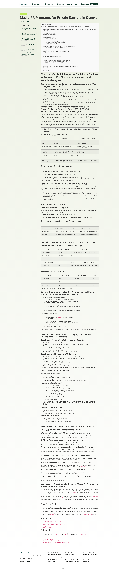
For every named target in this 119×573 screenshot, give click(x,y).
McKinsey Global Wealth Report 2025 (54, 201)
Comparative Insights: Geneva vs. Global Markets (54, 39)
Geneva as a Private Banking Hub (51, 38)
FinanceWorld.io (62, 497)
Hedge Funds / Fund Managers (90, 554)
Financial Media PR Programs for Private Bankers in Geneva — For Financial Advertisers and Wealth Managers (65, 26)
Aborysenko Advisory (46, 331)
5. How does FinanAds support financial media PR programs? (56, 62)
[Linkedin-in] (27, 561)
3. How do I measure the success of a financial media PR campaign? (58, 60)
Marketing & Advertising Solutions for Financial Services (56, 542)
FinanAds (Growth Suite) (52, 559)
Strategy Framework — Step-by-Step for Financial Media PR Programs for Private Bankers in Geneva (63, 44)
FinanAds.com (67, 534)
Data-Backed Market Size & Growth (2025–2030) (53, 35)
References (46, 69)
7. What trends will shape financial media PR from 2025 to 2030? (57, 65)
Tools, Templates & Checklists (50, 50)
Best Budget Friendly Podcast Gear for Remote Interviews (28, 39)
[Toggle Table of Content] (96, 25)
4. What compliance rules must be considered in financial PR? (56, 61)
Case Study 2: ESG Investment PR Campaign (53, 48)
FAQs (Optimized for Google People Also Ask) (53, 56)
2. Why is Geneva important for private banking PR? (55, 59)
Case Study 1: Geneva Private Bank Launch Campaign (55, 47)
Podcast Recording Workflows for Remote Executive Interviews (29, 34)
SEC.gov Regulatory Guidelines (50, 526)
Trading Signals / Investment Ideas (72, 557)
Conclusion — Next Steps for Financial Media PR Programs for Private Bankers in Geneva (61, 66)
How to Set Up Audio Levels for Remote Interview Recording (28, 53)
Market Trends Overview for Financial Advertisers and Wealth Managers (58, 31)
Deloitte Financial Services (79, 269)
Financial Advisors (87, 561)
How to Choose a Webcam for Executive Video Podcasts (28, 48)
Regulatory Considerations (50, 52)
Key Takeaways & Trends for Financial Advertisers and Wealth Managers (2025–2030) (60, 28)
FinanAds (59, 317)
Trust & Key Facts (48, 67)
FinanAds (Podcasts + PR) (52, 561)
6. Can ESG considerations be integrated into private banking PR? (57, 63)
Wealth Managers (87, 559)
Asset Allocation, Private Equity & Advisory (53, 540)
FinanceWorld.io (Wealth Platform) (54, 557)
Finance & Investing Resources (50, 539)
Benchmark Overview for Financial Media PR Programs (55, 42)
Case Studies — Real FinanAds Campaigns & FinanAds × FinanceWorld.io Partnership (60, 46)
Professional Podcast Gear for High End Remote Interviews (28, 43)
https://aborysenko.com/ (83, 534)
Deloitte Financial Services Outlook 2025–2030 (74, 201)
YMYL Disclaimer (49, 55)
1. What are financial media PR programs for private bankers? (56, 57)
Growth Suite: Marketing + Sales (72, 561)
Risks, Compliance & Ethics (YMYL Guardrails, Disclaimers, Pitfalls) (56, 51)
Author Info (46, 70)
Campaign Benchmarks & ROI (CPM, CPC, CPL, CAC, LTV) (55, 41)
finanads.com (83, 466)
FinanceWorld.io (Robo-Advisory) (54, 554)
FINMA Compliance (47, 527)
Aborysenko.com (88, 514)
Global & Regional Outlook (49, 37)
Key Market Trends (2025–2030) (51, 33)
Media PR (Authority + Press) (71, 559)
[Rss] (29, 561)
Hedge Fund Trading (69, 554)
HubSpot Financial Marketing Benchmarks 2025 (61, 269)
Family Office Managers (88, 557)
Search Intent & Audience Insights (50, 34)
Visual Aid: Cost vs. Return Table (51, 43)
